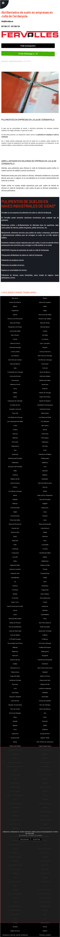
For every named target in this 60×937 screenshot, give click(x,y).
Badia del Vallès (15, 565)
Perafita (44, 516)
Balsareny (15, 651)
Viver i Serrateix (45, 343)
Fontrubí (45, 368)
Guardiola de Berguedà (45, 659)
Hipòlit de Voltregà (45, 392)
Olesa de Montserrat (15, 524)
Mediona (45, 729)
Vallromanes (45, 413)
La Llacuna (45, 339)
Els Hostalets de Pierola (15, 643)
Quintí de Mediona (44, 709)
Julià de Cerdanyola (45, 688)
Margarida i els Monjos (15, 327)
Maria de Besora (15, 364)
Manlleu (15, 594)
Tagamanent (15, 446)
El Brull (15, 339)
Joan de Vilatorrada (15, 631)
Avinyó (45, 926)
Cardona (15, 475)
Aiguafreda (15, 310)
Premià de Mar (15, 516)
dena (15, 614)
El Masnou (45, 639)
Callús (15, 561)
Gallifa (45, 725)
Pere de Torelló (15, 709)
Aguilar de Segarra (45, 401)
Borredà (44, 446)
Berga (15, 742)
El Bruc (15, 487)
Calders (45, 931)
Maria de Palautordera (45, 483)
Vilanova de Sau (15, 659)
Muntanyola (15, 380)
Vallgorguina (45, 651)
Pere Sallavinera (45, 598)
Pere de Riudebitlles (15, 627)
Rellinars (15, 503)
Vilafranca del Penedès (15, 458)
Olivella (15, 721)
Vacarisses (45, 384)
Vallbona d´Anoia (15, 384)
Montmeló (15, 442)
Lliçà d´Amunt (45, 528)
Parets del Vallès (15, 520)
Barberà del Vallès (44, 380)
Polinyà (45, 569)
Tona (15, 688)
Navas (15, 495)
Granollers (45, 664)
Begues (15, 725)
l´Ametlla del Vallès (45, 553)
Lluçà (45, 512)
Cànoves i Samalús (15, 696)
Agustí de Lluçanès (45, 302)
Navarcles (15, 540)
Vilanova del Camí (45, 680)
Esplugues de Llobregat (15, 401)
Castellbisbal (15, 577)
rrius (44, 466)
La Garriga (15, 549)
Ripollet (45, 347)
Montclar (45, 721)
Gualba (15, 664)
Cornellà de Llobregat (15, 491)
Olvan (15, 717)
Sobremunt (44, 507)
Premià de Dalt (15, 507)
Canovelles (45, 696)
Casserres (45, 606)
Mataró (45, 298)
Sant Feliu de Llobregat (45, 355)
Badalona (45, 462)
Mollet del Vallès (45, 627)
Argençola (15, 454)
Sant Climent (15, 335)
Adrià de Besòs (45, 327)
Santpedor (45, 479)
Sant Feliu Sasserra (45, 623)
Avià (15, 450)
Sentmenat (44, 364)
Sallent (45, 557)
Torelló (45, 602)
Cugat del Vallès (15, 676)
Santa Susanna (15, 483)
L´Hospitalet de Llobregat (15, 372)
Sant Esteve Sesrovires (45, 668)
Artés (45, 450)
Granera (15, 586)
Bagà (44, 310)
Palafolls (15, 499)
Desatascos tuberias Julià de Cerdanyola (15, 935)
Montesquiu (45, 438)
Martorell (15, 655)
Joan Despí (15, 692)
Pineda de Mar (45, 573)
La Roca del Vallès (15, 331)
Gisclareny (45, 586)
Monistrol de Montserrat (15, 318)
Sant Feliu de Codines (15, 360)
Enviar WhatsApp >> (26, 54)
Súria (15, 388)
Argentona (15, 733)
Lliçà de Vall (15, 528)
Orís (45, 713)
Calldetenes (45, 561)
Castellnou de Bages (45, 454)
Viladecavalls (45, 458)
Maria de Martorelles (15, 618)
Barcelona (15, 298)
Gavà (44, 520)
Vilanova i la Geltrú (15, 569)
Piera (45, 618)
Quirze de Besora (45, 372)
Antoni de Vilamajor (15, 713)
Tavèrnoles (44, 434)
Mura (44, 540)
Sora (15, 729)
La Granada (44, 544)
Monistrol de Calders (45, 318)
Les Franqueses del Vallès (15, 421)
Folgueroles (45, 590)
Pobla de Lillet (15, 573)
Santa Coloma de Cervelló (15, 606)
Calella (45, 532)
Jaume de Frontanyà (45, 631)
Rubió (15, 536)
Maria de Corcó (15, 668)
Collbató (45, 635)
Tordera (15, 429)
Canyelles (45, 692)
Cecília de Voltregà (15, 680)
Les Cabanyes (45, 421)
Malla (15, 471)
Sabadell (45, 672)
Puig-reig (15, 413)
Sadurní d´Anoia (45, 676)
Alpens (15, 306)
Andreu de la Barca (15, 302)
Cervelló (15, 557)
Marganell (45, 655)
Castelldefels (45, 614)
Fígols (15, 397)
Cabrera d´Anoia (15, 343)
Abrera (45, 429)
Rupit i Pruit (15, 602)
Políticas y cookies (45, 935)
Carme (15, 610)
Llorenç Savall (15, 351)
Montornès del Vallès (45, 314)
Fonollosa (15, 590)
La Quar (45, 331)
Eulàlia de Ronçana (45, 647)
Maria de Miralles (15, 323)
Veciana (15, 926)
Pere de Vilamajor (44, 705)
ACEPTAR (36, 839)
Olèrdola (45, 610)
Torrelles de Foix (15, 405)
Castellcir (45, 471)
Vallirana (15, 438)
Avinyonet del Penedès (15, 466)
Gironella (45, 335)
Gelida (45, 491)
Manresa (45, 536)
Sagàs (15, 512)
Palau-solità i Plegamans (44, 495)
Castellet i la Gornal (15, 409)
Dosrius (45, 487)
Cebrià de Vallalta (45, 376)
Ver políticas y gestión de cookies (30, 835)
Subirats (45, 388)
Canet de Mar (15, 701)
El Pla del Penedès (15, 639)
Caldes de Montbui (15, 623)
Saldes (15, 392)
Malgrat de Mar (15, 479)
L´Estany (45, 549)
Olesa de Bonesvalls (45, 524)
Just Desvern (15, 355)
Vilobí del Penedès (15, 347)
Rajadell (45, 503)
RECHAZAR (24, 839)
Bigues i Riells (45, 738)
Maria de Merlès (45, 323)
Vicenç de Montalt (15, 376)
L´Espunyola (15, 553)
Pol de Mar (15, 598)
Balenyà (15, 647)
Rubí (15, 544)
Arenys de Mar (15, 738)
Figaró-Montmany (44, 397)
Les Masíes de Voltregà (15, 417)
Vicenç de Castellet (45, 701)
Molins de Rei (15, 532)
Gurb (44, 581)
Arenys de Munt (45, 733)
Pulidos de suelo (4, 61)
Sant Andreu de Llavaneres (45, 742)
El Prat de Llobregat (45, 643)
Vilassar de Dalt (45, 565)
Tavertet (15, 434)
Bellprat (44, 475)
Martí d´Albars (45, 594)
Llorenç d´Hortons (45, 351)
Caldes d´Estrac (15, 931)
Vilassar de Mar (45, 684)
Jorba (15, 425)
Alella (45, 306)
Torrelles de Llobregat (45, 360)
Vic (15, 581)
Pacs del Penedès (44, 499)
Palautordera (15, 672)
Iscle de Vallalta (15, 635)
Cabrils (15, 314)
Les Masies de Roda (45, 417)
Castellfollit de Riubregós (45, 405)
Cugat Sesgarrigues (45, 746)
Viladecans (15, 462)
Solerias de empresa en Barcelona (15, 61)
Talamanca (45, 442)
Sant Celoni (45, 425)
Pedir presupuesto (28, 46)
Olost (45, 717)
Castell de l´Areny (45, 409)
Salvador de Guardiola (15, 705)
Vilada (45, 577)
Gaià (15, 368)
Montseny (15, 684)
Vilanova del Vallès (15, 746)
